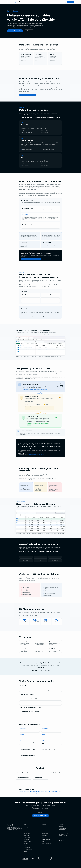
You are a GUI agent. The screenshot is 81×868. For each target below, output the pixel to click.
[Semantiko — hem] (14, 2)
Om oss (43, 827)
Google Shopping (27, 837)
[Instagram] (63, 840)
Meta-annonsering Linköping (56, 791)
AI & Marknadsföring (28, 851)
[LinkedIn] (59, 840)
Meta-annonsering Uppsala (45, 791)
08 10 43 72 (61, 826)
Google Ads (26, 835)
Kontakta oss (70, 1)
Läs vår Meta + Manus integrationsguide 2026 (31, 258)
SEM (25, 831)
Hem (8, 10)
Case (39, 1)
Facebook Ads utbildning (46, 839)
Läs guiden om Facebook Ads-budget (28, 94)
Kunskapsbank (44, 835)
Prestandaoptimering (28, 849)
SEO (25, 829)
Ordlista (43, 837)
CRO (25, 845)
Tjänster (10, 10)
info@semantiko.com (62, 828)
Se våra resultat (28, 30)
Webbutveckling (27, 847)
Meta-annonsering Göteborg (24, 791)
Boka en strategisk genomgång (40, 815)
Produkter (34, 1)
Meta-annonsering (27, 841)
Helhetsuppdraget (27, 827)
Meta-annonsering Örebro (35, 793)
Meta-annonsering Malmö (35, 791)
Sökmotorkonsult (27, 833)
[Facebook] (61, 840)
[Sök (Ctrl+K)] (65, 2)
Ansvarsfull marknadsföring (46, 843)
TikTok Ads (26, 843)
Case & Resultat (44, 831)
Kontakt (43, 841)
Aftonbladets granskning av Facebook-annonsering (36, 454)
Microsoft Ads (26, 839)
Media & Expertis (45, 1)
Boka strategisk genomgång (15, 30)
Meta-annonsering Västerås (24, 793)
